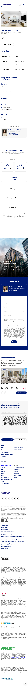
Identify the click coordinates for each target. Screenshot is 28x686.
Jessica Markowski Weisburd (16, 286)
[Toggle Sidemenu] (23, 4)
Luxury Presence (18, 553)
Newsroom (17, 469)
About (3, 467)
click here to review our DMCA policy (18, 657)
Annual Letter (5, 477)
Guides (16, 471)
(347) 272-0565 (13, 290)
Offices (3, 471)
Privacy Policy (16, 337)
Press (2, 475)
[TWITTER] (11, 498)
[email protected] (6, 465)
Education (16, 473)
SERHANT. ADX (18, 449)
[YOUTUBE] (17, 498)
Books (15, 477)
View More (20, 392)
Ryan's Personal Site (6, 479)
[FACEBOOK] (2, 498)
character (12, 207)
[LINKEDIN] (8, 498)
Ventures (3, 481)
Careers (3, 473)
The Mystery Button (6, 483)
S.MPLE (3, 469)
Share (2, 38)
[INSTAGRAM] (5, 498)
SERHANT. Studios (19, 447)
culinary (12, 189)
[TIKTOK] (14, 498)
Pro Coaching (17, 475)
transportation (12, 198)
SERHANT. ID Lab (18, 451)
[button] (20, 4)
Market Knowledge (19, 467)
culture (12, 159)
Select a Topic (7, 311)
